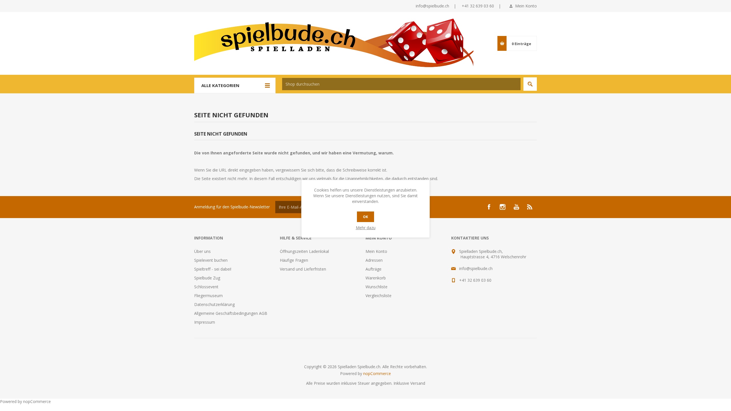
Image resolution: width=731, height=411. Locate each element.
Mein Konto (526, 6)
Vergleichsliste (378, 295)
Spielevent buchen (211, 260)
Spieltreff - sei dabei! (212, 269)
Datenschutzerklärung (214, 304)
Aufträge (373, 269)
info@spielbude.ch (432, 6)
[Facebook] (488, 206)
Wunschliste (376, 286)
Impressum (204, 322)
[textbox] (401, 84)
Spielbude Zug (207, 278)
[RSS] (530, 206)
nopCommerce (377, 373)
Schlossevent (206, 286)
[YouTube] (516, 206)
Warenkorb (376, 278)
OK (365, 216)
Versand (417, 383)
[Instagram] (502, 206)
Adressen (374, 260)
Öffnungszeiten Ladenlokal (304, 251)
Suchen (530, 84)
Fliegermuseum (208, 295)
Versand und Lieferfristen (303, 269)
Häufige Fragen (294, 260)
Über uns (202, 251)
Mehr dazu (365, 227)
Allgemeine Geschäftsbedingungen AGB (230, 313)
